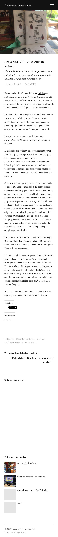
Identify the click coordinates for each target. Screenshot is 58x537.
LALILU (32, 84)
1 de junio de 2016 (12, 84)
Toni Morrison (29, 342)
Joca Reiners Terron (26, 338)
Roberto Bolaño (12, 342)
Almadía (9, 338)
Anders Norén (19, 532)
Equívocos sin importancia (17, 5)
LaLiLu (41, 92)
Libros (41, 338)
